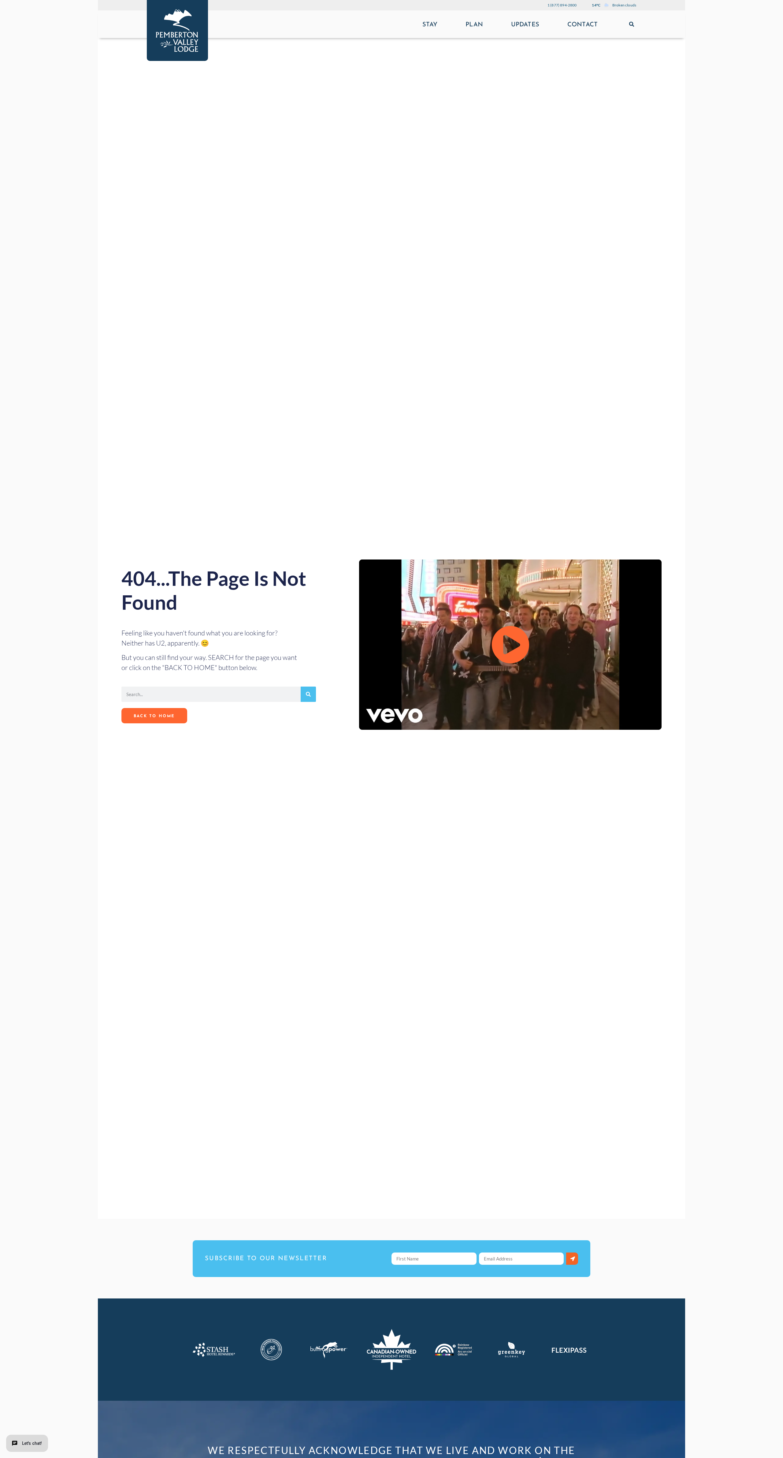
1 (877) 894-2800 (562, 5)
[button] (631, 24)
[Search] (308, 694)
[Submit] (572, 1259)
